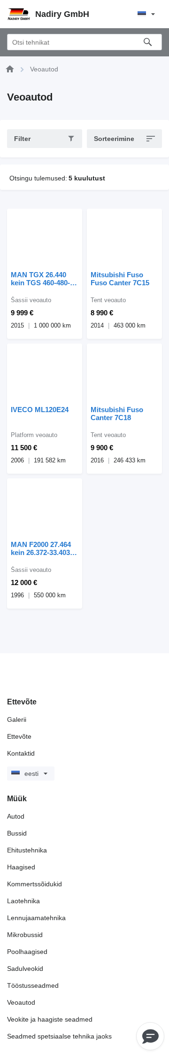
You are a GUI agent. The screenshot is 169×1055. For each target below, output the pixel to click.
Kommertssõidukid (34, 884)
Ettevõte (19, 736)
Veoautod (21, 1002)
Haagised (21, 867)
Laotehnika (23, 901)
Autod (15, 816)
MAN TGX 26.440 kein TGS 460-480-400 (40, 279)
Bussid (17, 833)
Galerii (16, 719)
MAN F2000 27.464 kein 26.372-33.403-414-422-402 (41, 548)
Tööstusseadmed (33, 985)
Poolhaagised (27, 951)
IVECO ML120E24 (40, 410)
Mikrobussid (25, 934)
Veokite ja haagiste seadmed (49, 1019)
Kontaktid (21, 753)
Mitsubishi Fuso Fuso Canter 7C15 (120, 279)
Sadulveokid (25, 968)
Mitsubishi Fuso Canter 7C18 (117, 414)
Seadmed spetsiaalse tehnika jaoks (59, 1036)
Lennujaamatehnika (36, 918)
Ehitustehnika (27, 850)
